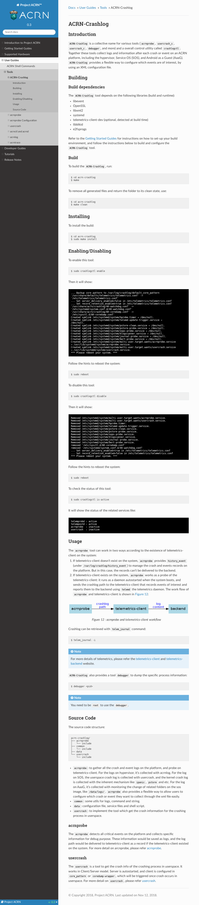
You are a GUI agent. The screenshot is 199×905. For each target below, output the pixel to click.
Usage (16, 104)
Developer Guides (15, 148)
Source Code (19, 110)
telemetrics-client (148, 659)
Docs (71, 7)
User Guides (11, 60)
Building (17, 88)
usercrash (15, 126)
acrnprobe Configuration (23, 120)
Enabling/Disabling (22, 99)
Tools (10, 72)
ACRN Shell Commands (21, 66)
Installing (17, 94)
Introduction (19, 83)
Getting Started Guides (18, 48)
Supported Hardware (17, 54)
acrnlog (14, 137)
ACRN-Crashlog (19, 77)
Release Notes (12, 159)
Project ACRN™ (30, 5)
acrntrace (15, 142)
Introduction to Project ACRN (22, 42)
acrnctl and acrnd (19, 131)
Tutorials (9, 154)
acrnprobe (15, 115)
